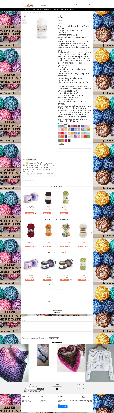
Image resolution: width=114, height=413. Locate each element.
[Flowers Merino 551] (31, 197)
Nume (49, 288)
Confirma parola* (25, 333)
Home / (23, 12)
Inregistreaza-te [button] (57, 342)
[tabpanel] (42, 28)
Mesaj (49, 301)
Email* (49, 284)
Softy (48, 240)
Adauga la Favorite (62, 153)
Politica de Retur (43, 400)
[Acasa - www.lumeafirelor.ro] (28, 5)
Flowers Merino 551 (31, 207)
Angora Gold (83, 240)
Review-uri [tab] (30, 159)
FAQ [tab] (35, 159)
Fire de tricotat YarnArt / (30, 12)
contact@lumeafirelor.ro (81, 390)
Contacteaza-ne (63, 406)
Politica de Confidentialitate (54, 337)
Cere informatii (71, 153)
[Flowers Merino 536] (66, 264)
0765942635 (81, 388)
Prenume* (24, 324)
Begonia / (38, 12)
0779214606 (81, 386)
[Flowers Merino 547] (48, 264)
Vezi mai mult (26, 178)
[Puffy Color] (66, 230)
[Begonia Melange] (66, 197)
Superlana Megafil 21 (31, 240)
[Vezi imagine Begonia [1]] (24, 21)
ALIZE (31, 239)
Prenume (49, 292)
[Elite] (48, 197)
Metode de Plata (43, 398)
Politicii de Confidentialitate (55, 310)
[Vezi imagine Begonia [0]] (24, 16)
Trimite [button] (57, 312)
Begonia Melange (65, 207)
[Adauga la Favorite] (35, 213)
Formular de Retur (43, 401)
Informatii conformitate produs (28, 180)
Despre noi (24, 398)
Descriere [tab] (25, 159)
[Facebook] (57, 389)
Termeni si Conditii (25, 400)
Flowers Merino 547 (48, 274)
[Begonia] (42, 28)
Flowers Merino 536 (66, 274)
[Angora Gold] (83, 230)
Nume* (23, 320)
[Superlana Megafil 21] (31, 230)
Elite (48, 207)
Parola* (23, 329)
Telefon (49, 297)
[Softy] (48, 230)
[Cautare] (61, 5)
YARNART (31, 206)
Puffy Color (66, 240)
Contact (72, 9)
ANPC (41, 403)
